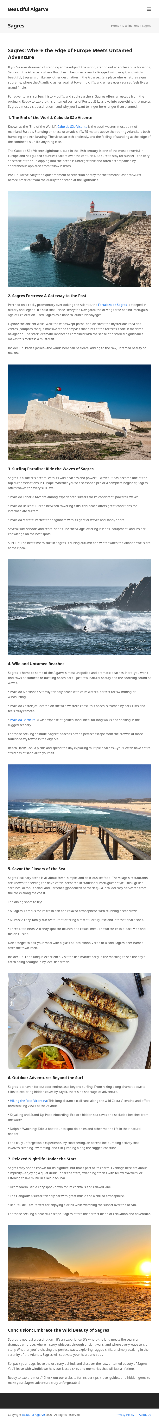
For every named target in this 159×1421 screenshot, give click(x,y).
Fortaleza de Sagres (112, 305)
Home (115, 25)
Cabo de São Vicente (72, 126)
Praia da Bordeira (22, 720)
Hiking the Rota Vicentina (28, 1101)
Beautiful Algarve (28, 9)
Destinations (130, 25)
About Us (145, 1415)
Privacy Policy (125, 1415)
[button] (149, 9)
